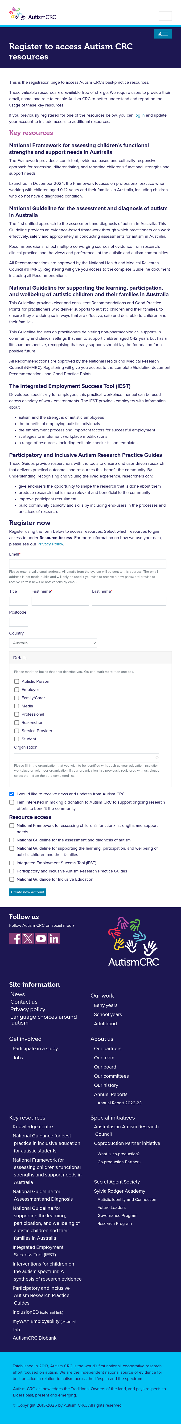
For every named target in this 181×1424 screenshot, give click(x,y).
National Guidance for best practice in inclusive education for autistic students (46, 1143)
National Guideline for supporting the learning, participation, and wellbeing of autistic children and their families (87, 851)
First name (41, 591)
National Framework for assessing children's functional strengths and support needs (87, 829)
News (17, 994)
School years (108, 1014)
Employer (30, 690)
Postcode (17, 612)
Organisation (25, 747)
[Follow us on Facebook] (15, 938)
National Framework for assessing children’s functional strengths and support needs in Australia (47, 1171)
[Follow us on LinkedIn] (54, 938)
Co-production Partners (119, 1162)
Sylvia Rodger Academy (119, 1191)
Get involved (25, 1039)
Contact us (24, 1002)
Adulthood (105, 1023)
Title (13, 591)
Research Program (115, 1224)
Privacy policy (27, 1009)
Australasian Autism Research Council (126, 1130)
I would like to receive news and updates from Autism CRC (71, 794)
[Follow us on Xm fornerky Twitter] (28, 938)
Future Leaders (112, 1208)
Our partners (108, 1048)
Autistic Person (35, 681)
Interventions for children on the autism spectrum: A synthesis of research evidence (47, 1272)
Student (29, 739)
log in (140, 115)
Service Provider (37, 731)
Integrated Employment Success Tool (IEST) (56, 863)
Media (27, 706)
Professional (33, 714)
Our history (106, 1085)
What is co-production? (119, 1154)
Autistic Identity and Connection (127, 1200)
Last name (101, 591)
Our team (104, 1057)
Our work (102, 996)
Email (14, 554)
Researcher (32, 723)
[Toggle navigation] (165, 16)
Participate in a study (35, 1048)
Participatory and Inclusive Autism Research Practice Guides (72, 871)
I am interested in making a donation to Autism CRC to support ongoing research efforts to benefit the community (91, 805)
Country (16, 633)
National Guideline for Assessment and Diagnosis (43, 1195)
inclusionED (26, 1312)
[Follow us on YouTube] (41, 938)
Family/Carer (33, 698)
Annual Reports (111, 1094)
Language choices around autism (43, 1020)
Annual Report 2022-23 (120, 1103)
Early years (106, 1005)
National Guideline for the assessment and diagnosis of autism (74, 840)
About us (102, 1039)
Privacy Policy (50, 544)
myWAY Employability (36, 1321)
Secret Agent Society (117, 1181)
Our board (105, 1067)
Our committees (111, 1076)
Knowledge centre (33, 1126)
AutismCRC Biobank (35, 1338)
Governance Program (118, 1216)
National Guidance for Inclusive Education (55, 879)
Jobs (18, 1057)
